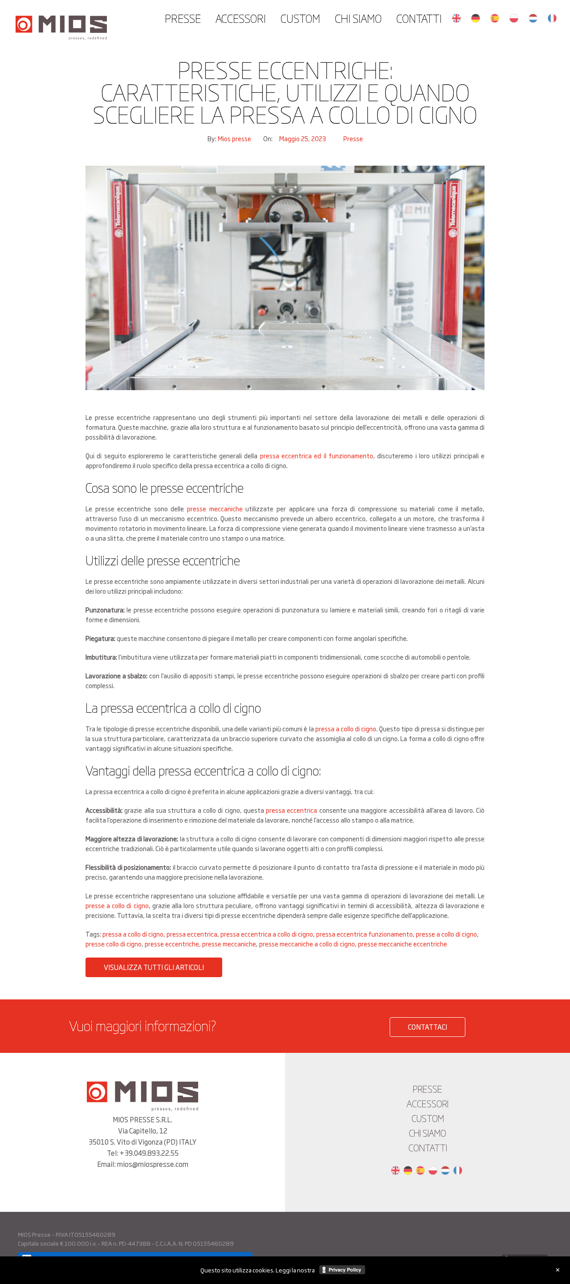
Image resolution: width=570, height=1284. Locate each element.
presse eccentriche (172, 943)
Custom (300, 18)
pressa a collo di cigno (345, 728)
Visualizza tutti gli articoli (154, 967)
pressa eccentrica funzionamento (364, 933)
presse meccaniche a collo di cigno (307, 943)
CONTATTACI (427, 1027)
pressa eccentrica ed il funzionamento (316, 455)
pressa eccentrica (291, 810)
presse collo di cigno (114, 943)
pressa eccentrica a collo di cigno (266, 933)
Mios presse (235, 138)
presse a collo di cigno (117, 905)
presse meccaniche (215, 508)
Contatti (419, 18)
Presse (183, 18)
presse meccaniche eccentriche (402, 943)
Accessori (241, 18)
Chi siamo (358, 18)
